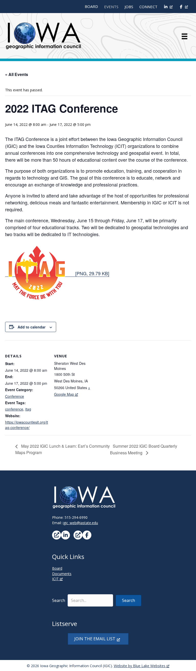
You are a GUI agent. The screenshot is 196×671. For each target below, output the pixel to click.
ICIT (55, 578)
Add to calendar (31, 327)
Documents (61, 573)
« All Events (16, 74)
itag (28, 409)
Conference (14, 396)
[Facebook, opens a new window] (183, 7)
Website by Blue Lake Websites (139, 665)
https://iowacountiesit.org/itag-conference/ (26, 425)
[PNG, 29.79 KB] (91, 273)
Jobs (129, 6)
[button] (128, 600)
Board (91, 6)
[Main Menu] (184, 36)
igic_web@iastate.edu (80, 522)
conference (14, 409)
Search (58, 600)
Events (111, 6)
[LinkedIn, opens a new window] (168, 7)
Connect (148, 6)
